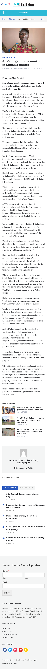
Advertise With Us (9, 634)
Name (6, 571)
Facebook (20, 468)
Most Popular (26, 488)
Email (5, 582)
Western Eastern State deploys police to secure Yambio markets (30, 409)
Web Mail (6, 628)
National (6, 57)
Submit (7, 593)
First (4, 578)
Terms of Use (7, 637)
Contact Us (7, 632)
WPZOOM (14, 663)
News (13, 57)
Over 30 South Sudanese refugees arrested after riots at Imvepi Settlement (30, 420)
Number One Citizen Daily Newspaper (16, 69)
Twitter (30, 468)
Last (26, 578)
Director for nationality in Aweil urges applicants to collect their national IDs (29, 432)
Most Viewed (10, 488)
